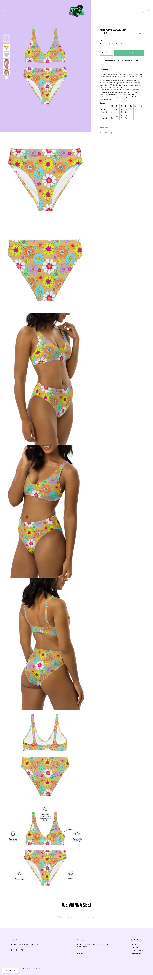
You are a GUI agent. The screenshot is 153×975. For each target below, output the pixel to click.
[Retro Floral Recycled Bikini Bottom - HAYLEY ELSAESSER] (6, 38)
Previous (103, 127)
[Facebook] (17, 950)
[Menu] (4, 11)
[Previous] (6, 31)
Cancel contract (10, 970)
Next (109, 127)
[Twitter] (11, 950)
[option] (6, 39)
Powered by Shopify (35, 969)
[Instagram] (22, 950)
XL (113, 44)
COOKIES (134, 947)
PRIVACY (134, 944)
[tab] (122, 98)
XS (101, 44)
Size (101, 40)
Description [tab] (104, 70)
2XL (116, 44)
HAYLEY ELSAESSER (21, 969)
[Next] (6, 77)
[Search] (143, 11)
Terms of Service (137, 950)
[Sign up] (108, 953)
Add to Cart (129, 53)
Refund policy (136, 954)
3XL (121, 44)
